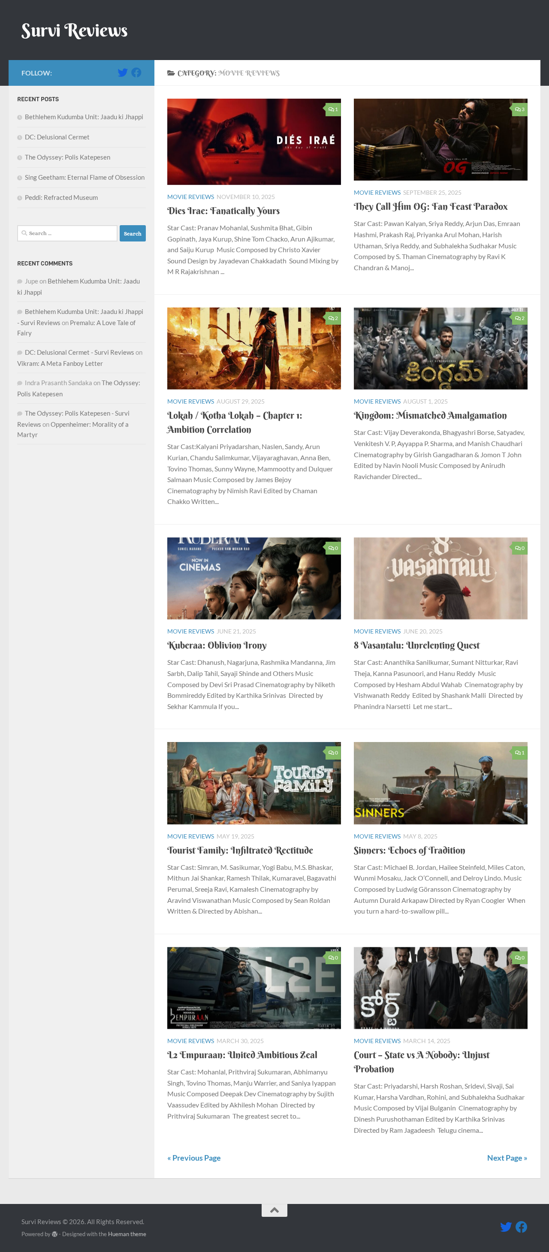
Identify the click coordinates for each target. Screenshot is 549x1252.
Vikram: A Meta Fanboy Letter (60, 363)
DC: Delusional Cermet (57, 137)
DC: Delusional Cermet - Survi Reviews (79, 352)
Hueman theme (127, 1234)
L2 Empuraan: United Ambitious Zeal (242, 1055)
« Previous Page (194, 1157)
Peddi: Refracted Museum (61, 197)
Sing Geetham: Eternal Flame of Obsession (85, 177)
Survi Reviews (74, 30)
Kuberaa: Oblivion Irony (217, 645)
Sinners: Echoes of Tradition (409, 850)
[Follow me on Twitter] (123, 72)
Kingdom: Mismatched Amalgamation (430, 415)
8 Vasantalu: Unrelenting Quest (417, 645)
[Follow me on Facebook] (136, 72)
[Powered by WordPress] (54, 1234)
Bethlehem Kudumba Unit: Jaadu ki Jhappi (84, 117)
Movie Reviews (190, 196)
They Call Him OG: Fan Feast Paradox (431, 206)
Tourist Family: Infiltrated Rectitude (240, 850)
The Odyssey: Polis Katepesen (67, 157)
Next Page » (507, 1157)
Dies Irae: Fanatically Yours (223, 211)
